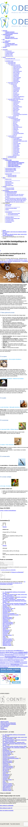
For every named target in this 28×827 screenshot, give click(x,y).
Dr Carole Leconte (16, 105)
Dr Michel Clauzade (16, 68)
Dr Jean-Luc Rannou (16, 152)
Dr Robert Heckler (16, 144)
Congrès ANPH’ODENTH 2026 (10, 58)
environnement (16, 655)
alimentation (2, 650)
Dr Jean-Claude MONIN (17, 77)
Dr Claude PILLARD (16, 73)
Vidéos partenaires (7, 641)
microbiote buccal (16, 658)
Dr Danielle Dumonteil (16, 119)
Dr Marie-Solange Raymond (17, 127)
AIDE (4, 39)
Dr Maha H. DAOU (16, 91)
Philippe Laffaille (16, 125)
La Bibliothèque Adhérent (9, 217)
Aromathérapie (6, 607)
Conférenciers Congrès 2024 (15, 64)
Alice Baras (15, 85)
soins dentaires (12, 666)
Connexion (7, 209)
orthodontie (2, 663)
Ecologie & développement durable (11, 614)
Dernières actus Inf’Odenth (9, 187)
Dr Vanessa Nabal (16, 132)
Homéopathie (3, 262)
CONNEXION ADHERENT (8, 34)
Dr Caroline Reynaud (16, 120)
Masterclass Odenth (8, 173)
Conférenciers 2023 (13, 83)
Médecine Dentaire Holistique (13, 660)
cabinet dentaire (9, 652)
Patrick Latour (15, 111)
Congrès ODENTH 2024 (11, 63)
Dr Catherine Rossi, (16, 94)
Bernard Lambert (16, 108)
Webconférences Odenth (9, 182)
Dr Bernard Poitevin (16, 109)
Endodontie (5, 616)
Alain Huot (15, 123)
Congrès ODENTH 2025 (11, 62)
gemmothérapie (22, 655)
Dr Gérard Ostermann (16, 87)
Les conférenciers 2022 (14, 100)
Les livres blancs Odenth (9, 219)
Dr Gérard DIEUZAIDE (16, 81)
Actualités (25, 261)
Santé (9, 262)
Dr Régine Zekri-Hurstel (17, 66)
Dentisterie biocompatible (8, 613)
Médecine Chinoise (3, 660)
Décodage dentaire (7, 611)
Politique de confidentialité (17, 572)
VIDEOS (4, 177)
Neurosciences (6, 625)
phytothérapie (14, 664)
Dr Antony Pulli (15, 128)
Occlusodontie (6, 627)
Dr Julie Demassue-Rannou (17, 106)
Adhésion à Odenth (8, 204)
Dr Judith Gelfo (15, 153)
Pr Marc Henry (15, 104)
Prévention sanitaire (7, 635)
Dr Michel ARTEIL (16, 80)
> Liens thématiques (4, 725)
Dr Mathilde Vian (15, 129)
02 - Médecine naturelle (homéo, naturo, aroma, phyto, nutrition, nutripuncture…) (13, 260)
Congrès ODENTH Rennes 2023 (13, 82)
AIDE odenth (7, 41)
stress (17, 666)
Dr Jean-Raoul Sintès (16, 97)
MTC (25, 658)
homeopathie (10, 657)
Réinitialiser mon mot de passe (11, 38)
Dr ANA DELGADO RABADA (17, 139)
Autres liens (7, 46)
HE (4, 657)
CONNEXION (7, 35)
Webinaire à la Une (8, 179)
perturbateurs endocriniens (5, 664)
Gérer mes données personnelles (6, 810)
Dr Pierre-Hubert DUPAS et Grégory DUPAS (20, 141)
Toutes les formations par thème (10, 170)
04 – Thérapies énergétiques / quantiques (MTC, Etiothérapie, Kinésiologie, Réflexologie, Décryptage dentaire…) (14, 601)
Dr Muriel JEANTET (16, 78)
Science (4, 637)
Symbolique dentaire (7, 639)
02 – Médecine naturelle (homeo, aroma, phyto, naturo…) (14, 194)
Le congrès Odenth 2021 (12, 116)
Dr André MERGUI (16, 75)
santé (8, 666)
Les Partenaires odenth (10, 43)
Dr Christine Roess (16, 151)
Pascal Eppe (15, 86)
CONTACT (5, 47)
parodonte (7, 663)
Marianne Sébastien (16, 154)
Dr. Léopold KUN (16, 147)
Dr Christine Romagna (16, 101)
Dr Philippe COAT (16, 76)
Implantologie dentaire (8, 622)
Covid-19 (2, 653)
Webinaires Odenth (8, 181)
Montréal (21, 658)
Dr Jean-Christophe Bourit (17, 71)
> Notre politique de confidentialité (8, 723)
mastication (10, 658)
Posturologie (6, 632)
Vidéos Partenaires (8, 184)
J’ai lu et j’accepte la (13, 572)
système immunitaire (23, 666)
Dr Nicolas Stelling (16, 149)
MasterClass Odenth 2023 (12, 175)
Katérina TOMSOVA (16, 72)
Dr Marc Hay (15, 134)
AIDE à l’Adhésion (8, 205)
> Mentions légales (4, 721)
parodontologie (23, 663)
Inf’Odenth (4, 186)
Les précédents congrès (9, 61)
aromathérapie (18, 650)
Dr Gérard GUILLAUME (16, 143)
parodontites (16, 663)
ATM (23, 650)
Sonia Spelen (15, 130)
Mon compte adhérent (9, 37)
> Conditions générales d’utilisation (8, 724)
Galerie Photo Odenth (8, 54)
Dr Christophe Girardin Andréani (18, 133)
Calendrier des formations (9, 171)
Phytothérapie (6, 631)
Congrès (4, 57)
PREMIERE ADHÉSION (9, 32)
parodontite (12, 663)
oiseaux (2, 510)
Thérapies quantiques (7, 640)
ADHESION (5, 30)
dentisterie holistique (18, 653)
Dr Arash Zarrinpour (16, 113)
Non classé (5, 626)
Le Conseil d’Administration (9, 52)
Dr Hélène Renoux (16, 102)
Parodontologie (6, 630)
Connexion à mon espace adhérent (11, 208)
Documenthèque (6, 190)
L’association (5, 49)
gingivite (1, 657)
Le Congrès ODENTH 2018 (12, 156)
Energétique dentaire (7, 617)
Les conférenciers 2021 (14, 118)
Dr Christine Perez (16, 90)
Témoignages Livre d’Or (9, 55)
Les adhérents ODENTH (9, 53)
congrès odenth (23, 652)
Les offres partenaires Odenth (11, 44)
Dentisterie (5, 612)
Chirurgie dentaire (7, 609)
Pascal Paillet (15, 124)
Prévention (5, 633)
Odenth (4, 628)
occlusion (17, 661)
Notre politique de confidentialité (6, 805)
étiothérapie (6, 667)
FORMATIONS (5, 158)
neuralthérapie (11, 661)
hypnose (1, 658)
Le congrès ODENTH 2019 (12, 135)
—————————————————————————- (12, 59)
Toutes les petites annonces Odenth (14, 213)
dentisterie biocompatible (9, 653)
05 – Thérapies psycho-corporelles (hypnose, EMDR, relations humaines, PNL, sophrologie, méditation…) (15, 604)
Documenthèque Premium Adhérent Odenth (12, 218)
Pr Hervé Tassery (16, 95)
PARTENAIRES (6, 42)
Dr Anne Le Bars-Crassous (17, 67)
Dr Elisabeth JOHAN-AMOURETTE (18, 96)
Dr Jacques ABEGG (16, 138)
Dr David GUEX (15, 142)
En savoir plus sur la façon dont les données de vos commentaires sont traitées (12, 583)
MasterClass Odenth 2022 (12, 176)
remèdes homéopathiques (10, 510)
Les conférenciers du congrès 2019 (16, 137)
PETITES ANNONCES (8, 212)
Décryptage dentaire (9, 655)
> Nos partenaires (4, 726)
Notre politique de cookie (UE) (6, 808)
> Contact (2, 728)
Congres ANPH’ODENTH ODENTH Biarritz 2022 (15, 99)
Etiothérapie (5, 620)
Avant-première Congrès (9, 185)
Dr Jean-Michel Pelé (16, 88)
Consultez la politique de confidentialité (8, 569)
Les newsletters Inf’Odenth (9, 189)
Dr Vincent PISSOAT (16, 148)
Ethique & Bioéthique (7, 618)
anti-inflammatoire (10, 650)
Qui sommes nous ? (8, 50)
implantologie (6, 658)
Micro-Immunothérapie (8, 623)
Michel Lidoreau (15, 110)
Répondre (5, 526)
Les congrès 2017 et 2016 (12, 157)
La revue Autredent (8, 222)
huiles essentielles (22, 657)
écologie (1, 667)
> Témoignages (3, 729)
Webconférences (6, 642)
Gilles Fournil (15, 121)
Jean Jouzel (15, 92)
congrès (16, 652)
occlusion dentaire (23, 661)
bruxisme (2, 652)
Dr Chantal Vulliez (16, 69)
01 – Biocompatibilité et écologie (10, 193)
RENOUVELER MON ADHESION (11, 33)
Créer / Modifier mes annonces (13, 214)
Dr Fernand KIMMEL (16, 146)
